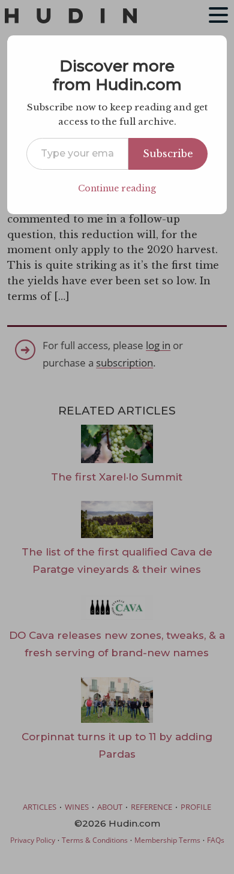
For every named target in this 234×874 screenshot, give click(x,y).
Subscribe (168, 154)
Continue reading (117, 188)
